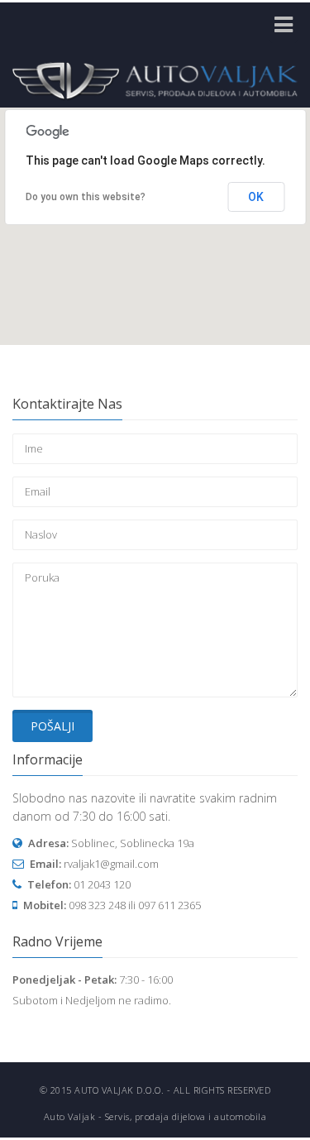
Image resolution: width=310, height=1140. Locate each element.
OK (256, 197)
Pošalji (52, 726)
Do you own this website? (85, 197)
